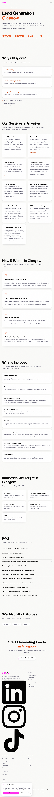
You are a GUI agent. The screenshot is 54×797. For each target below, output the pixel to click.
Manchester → (17, 624)
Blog (3, 767)
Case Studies (30, 761)
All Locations (4, 774)
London (3, 776)
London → (26, 624)
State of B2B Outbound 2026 (8, 758)
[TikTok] (14, 752)
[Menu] (51, 2)
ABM (29, 684)
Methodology (4, 761)
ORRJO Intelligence (32, 675)
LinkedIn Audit (5, 765)
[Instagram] (14, 727)
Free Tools (4, 763)
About (29, 758)
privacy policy (25, 789)
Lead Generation (31, 686)
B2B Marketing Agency (33, 682)
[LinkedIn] (14, 703)
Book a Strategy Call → (27, 657)
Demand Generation (32, 679)
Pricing (29, 763)
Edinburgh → (6, 624)
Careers (29, 765)
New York (4, 779)
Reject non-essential (25, 792)
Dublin (3, 781)
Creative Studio (31, 677)
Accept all (11, 792)
